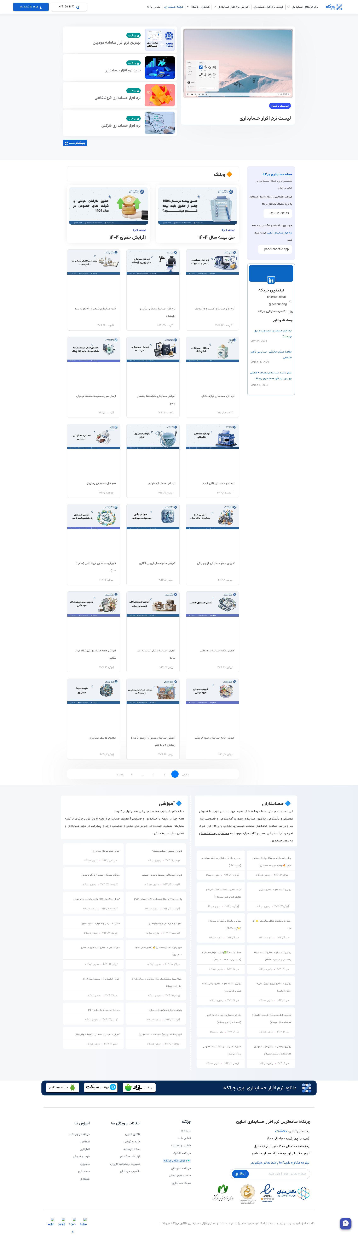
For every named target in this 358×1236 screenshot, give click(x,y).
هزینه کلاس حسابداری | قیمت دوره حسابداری (100, 947)
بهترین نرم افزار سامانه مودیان (117, 42)
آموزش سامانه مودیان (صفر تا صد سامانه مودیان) (160, 1034)
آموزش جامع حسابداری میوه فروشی (215, 738)
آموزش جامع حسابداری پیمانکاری (157, 563)
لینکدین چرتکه (271, 290)
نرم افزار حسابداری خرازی (161, 483)
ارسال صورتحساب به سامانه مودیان (96, 396)
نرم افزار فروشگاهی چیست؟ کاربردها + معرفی (162, 875)
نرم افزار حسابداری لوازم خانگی (218, 396)
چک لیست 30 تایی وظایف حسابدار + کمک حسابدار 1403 (158, 899)
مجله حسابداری (173, 7)
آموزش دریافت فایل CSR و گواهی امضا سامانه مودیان (97, 899)
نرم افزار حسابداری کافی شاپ (219, 483)
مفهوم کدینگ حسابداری (102, 738)
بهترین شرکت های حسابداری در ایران (275, 889)
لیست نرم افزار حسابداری (265, 118)
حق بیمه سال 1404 (216, 238)
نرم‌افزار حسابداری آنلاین (279, 233)
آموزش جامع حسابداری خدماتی (217, 650)
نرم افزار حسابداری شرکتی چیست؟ (167, 851)
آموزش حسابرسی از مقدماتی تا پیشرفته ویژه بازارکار (97, 1034)
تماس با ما (153, 7)
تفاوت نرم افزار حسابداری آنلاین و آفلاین (165, 923)
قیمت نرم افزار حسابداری (268, 7)
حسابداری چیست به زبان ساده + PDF (104, 1010)
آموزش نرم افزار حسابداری (233, 7)
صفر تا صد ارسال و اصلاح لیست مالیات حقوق (101, 923)
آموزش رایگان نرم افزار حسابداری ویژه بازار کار (101, 979)
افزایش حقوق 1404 (128, 238)
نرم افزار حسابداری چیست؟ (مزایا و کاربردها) (100, 875)
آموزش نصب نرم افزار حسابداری (106, 851)
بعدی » (120, 774)
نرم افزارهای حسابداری (304, 7)
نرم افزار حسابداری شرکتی (121, 125)
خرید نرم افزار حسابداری (122, 70)
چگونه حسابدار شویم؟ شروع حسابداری (165, 1010)
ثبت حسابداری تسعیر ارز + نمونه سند (95, 309)
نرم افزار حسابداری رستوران (101, 483)
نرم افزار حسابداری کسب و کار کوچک (215, 309)
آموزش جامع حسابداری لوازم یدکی (216, 563)
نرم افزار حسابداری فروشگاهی (118, 98)
